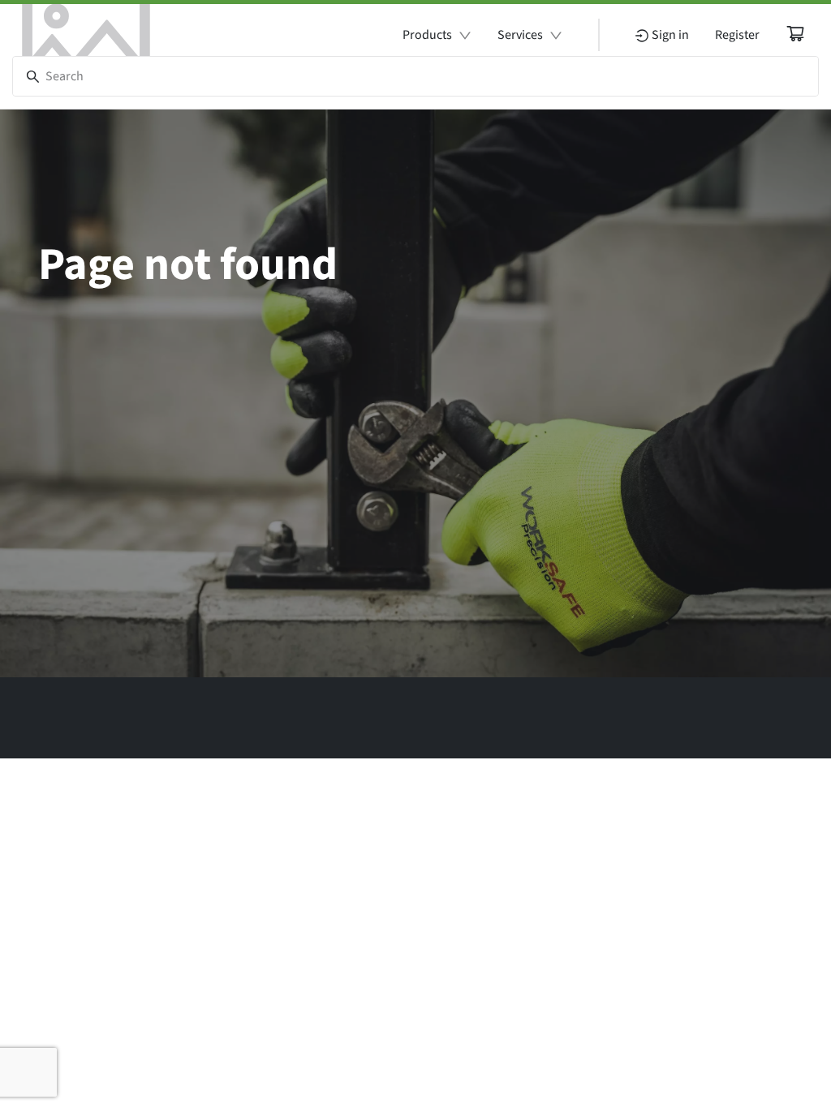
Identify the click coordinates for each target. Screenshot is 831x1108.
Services (520, 35)
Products (427, 35)
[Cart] (795, 33)
